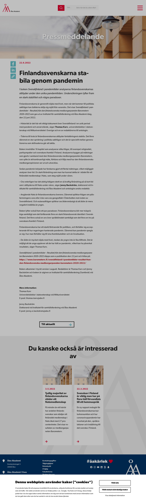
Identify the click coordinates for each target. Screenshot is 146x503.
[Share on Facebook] (13, 64)
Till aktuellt (48, 324)
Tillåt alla (115, 483)
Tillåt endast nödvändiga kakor (115, 490)
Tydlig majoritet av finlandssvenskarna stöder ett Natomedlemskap (56, 397)
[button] (13, 76)
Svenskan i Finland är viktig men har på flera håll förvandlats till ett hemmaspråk (89, 397)
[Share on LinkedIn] (13, 70)
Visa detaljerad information (115, 495)
